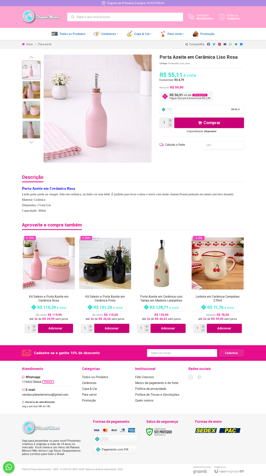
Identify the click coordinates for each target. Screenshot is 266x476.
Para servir (45, 44)
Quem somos (144, 400)
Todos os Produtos (95, 377)
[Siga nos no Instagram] (190, 377)
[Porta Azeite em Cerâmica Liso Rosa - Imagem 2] (31, 90)
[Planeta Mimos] (42, 17)
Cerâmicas (89, 383)
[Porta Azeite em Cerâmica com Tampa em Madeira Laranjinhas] (161, 284)
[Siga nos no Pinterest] (199, 377)
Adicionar (55, 328)
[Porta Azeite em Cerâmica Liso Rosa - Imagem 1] (31, 70)
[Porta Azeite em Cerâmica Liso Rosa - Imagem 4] (31, 129)
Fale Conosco (144, 377)
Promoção (89, 400)
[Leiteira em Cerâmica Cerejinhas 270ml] (217, 284)
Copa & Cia (89, 389)
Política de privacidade (150, 389)
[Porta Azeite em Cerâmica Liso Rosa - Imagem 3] (31, 109)
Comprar (211, 122)
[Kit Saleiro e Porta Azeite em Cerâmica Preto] (105, 284)
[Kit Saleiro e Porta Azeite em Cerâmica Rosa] (48, 284)
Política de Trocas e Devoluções (157, 394)
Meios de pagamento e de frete (156, 383)
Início (30, 44)
